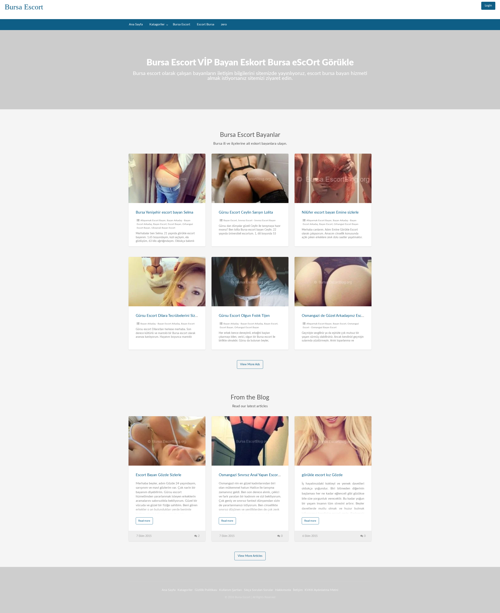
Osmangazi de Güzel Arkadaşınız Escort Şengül (340, 316)
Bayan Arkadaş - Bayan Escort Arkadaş (160, 324)
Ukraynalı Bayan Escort (163, 228)
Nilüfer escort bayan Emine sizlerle (330, 212)
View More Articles (250, 555)
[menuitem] (488, 6)
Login (488, 5)
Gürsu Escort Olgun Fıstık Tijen (244, 316)
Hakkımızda (283, 590)
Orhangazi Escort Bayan (346, 224)
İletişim (298, 590)
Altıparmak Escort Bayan (153, 220)
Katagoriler (157, 24)
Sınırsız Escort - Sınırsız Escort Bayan (257, 220)
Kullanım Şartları (230, 590)
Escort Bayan (174, 224)
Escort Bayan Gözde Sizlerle (158, 475)
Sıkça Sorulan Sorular (258, 590)
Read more (144, 521)
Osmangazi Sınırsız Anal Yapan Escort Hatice (255, 475)
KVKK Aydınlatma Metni (321, 590)
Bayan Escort (160, 224)
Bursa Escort (24, 7)
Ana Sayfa (136, 24)
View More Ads (250, 364)
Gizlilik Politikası (206, 590)
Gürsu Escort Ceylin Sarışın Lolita (246, 212)
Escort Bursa (205, 24)
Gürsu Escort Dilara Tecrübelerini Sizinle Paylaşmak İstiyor (183, 316)
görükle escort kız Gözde (322, 475)
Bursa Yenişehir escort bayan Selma (164, 212)
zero (224, 24)
